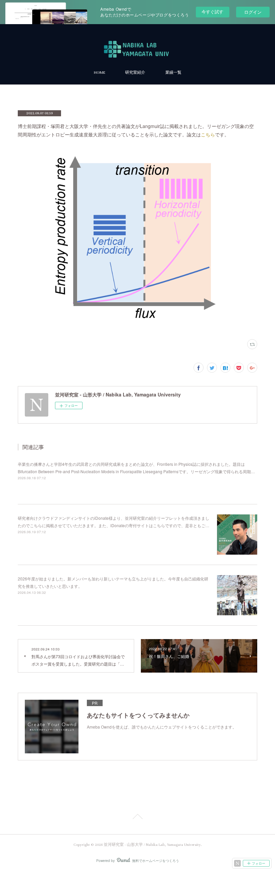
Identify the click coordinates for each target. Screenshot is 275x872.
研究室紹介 (135, 72)
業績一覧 (173, 72)
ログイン (253, 12)
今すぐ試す (212, 11)
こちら (208, 134)
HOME (99, 72)
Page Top (137, 817)
